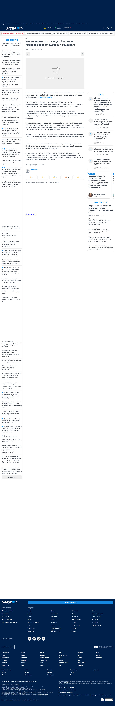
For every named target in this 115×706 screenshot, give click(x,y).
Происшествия (76, 619)
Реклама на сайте (7, 611)
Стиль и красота (97, 614)
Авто (29, 611)
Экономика (95, 622)
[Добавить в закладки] (28, 54)
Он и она (74, 611)
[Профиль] (112, 28)
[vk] (34, 639)
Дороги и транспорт (34, 622)
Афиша (43, 24)
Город (29, 619)
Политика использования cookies (67, 690)
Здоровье (31, 631)
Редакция (34, 169)
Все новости (12, 40)
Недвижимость (7, 24)
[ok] (43, 639)
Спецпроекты (96, 625)
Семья (74, 631)
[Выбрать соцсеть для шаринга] (82, 54)
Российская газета (45, 97)
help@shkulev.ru (14, 696)
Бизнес (30, 614)
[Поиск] (103, 28)
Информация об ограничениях (66, 687)
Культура (54, 617)
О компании (6, 617)
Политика (75, 617)
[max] (39, 639)
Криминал (54, 614)
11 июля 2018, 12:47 (31, 49)
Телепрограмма (34, 24)
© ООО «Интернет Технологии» (30, 700)
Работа (74, 622)
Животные (31, 628)
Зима (52, 611)
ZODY (73, 24)
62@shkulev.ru (21, 693)
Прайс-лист (5, 614)
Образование (55, 631)
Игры (78, 24)
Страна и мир (96, 617)
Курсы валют (59, 24)
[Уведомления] (108, 28)
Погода (25, 24)
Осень (74, 614)
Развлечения (76, 625)
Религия (74, 628)
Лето (52, 619)
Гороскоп (50, 24)
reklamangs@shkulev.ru (64, 682)
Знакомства (17, 24)
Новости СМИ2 (31, 214)
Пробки (67, 24)
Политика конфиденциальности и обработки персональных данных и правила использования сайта (85, 695)
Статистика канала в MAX (10, 622)
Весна (29, 617)
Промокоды (85, 24)
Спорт (94, 611)
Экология (95, 619)
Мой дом (54, 622)
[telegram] (29, 639)
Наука (53, 625)
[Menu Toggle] (3, 28)
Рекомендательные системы (66, 692)
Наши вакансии (7, 619)
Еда (29, 625)
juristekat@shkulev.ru (43, 694)
